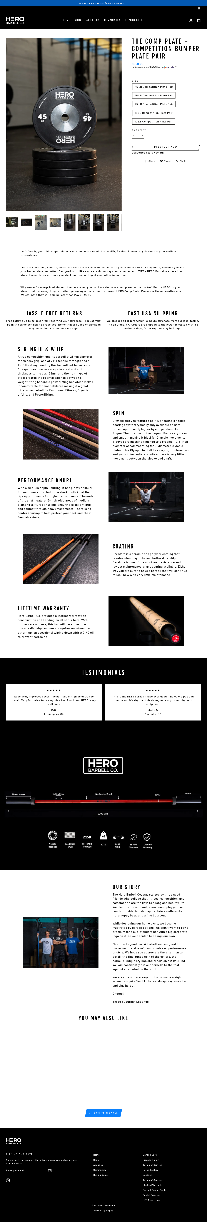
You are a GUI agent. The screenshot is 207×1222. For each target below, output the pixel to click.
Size (135, 80)
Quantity (139, 130)
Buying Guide (134, 20)
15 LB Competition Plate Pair (154, 112)
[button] (166, 67)
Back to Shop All (105, 1113)
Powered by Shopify (103, 1210)
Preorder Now (165, 146)
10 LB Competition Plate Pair (154, 121)
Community (112, 20)
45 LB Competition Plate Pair (154, 86)
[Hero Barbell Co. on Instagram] (8, 1180)
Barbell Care (150, 1154)
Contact (147, 1175)
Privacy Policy (151, 1159)
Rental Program (152, 1195)
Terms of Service (152, 1164)
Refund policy (150, 1170)
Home (66, 20)
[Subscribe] (50, 1171)
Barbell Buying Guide (154, 1190)
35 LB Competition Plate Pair (154, 95)
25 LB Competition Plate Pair (154, 104)
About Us (93, 20)
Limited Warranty (153, 1185)
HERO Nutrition (151, 1200)
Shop (78, 20)
